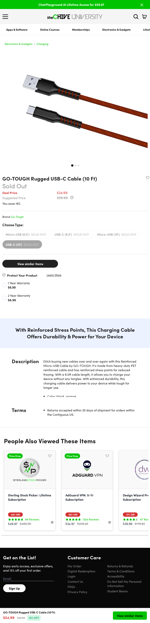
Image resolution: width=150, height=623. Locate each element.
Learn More (54, 275)
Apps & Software (17, 29)
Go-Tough (17, 217)
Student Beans (117, 591)
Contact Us (75, 581)
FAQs (71, 586)
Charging (42, 44)
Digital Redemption (81, 571)
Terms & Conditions (120, 571)
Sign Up (14, 588)
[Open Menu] (6, 17)
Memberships (81, 29)
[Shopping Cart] (144, 16)
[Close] (141, 5)
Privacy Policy (77, 592)
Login (71, 576)
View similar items (30, 264)
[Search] (136, 17)
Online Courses (50, 29)
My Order (74, 566)
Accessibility (115, 576)
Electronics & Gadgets (116, 29)
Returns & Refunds (120, 566)
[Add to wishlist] (147, 177)
